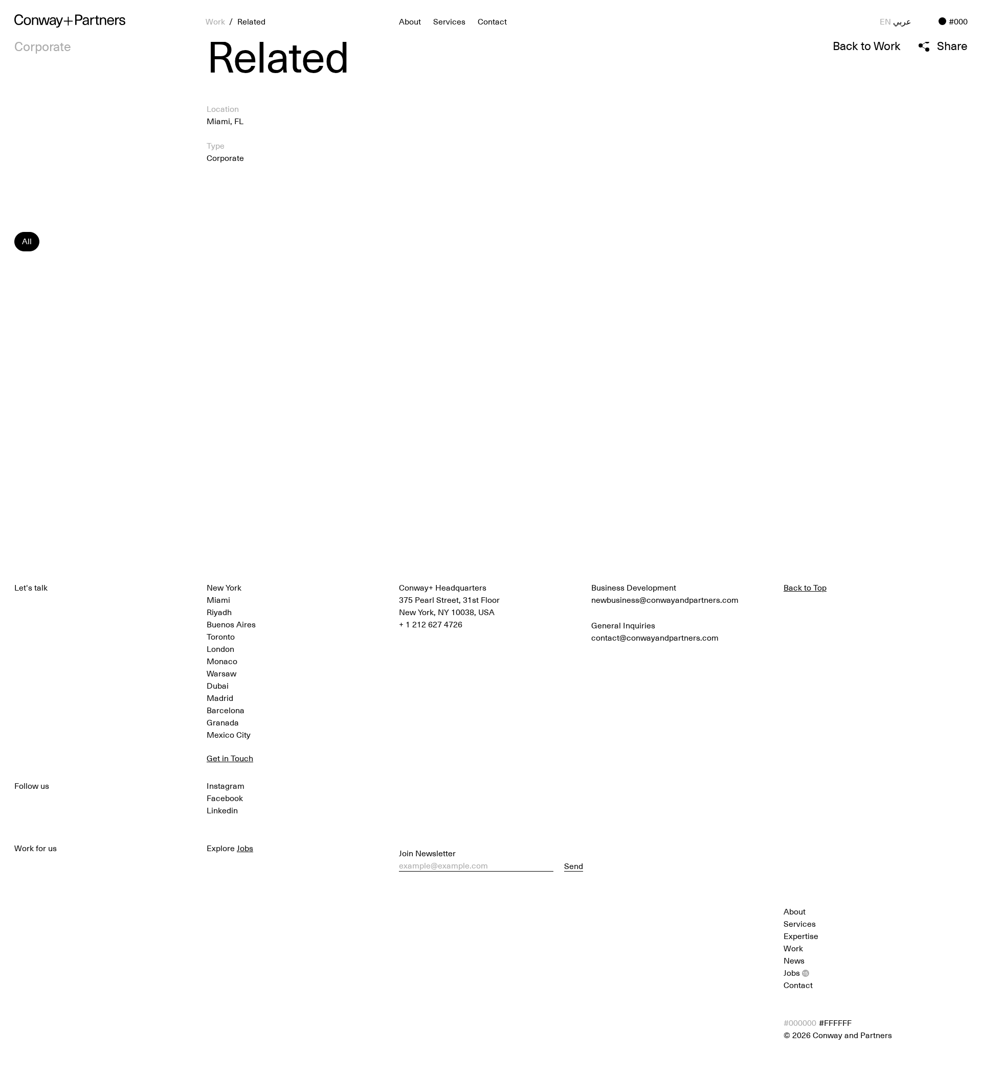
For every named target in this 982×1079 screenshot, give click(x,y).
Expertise (801, 935)
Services (449, 21)
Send (573, 866)
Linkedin (222, 810)
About (795, 911)
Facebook (225, 797)
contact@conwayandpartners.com (655, 637)
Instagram (225, 785)
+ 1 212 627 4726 (430, 624)
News (794, 960)
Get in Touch (230, 758)
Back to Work (867, 45)
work (215, 21)
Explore (230, 847)
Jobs (796, 972)
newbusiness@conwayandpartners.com (665, 599)
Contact (492, 21)
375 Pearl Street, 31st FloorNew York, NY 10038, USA (449, 605)
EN (885, 21)
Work (793, 948)
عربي (902, 21)
